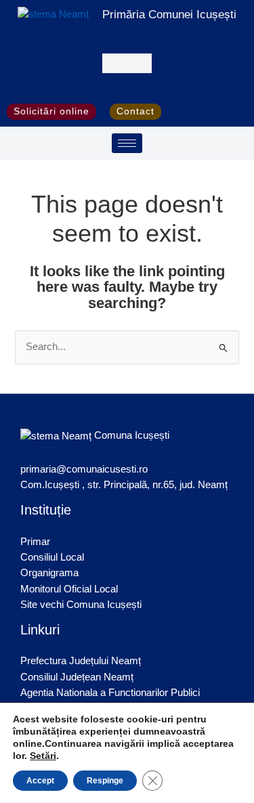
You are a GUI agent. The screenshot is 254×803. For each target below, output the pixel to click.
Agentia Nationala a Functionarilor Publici (110, 692)
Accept (40, 780)
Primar (35, 541)
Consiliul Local (52, 557)
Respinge (105, 780)
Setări (43, 755)
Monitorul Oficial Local (69, 589)
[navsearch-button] (127, 63)
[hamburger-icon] (127, 143)
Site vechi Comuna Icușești (81, 604)
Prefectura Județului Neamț (80, 660)
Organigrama (49, 572)
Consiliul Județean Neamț (76, 677)
